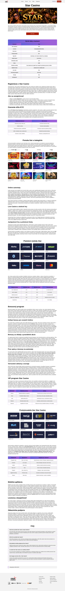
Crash (38, 149)
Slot (50, 149)
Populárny (13, 149)
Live (25, 149)
